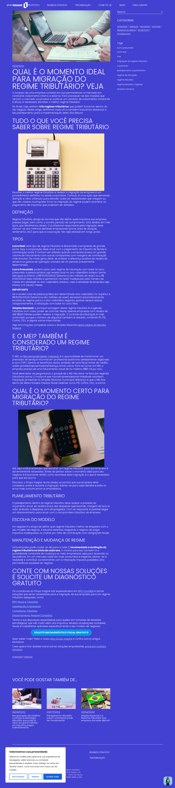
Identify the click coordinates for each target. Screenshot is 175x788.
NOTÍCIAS (156, 26)
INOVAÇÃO (145, 26)
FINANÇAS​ (28, 657)
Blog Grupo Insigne (61, 638)
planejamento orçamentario (131, 70)
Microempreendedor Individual (41, 356)
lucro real (121, 52)
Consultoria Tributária (24, 611)
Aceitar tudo (52, 776)
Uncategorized (123, 33)
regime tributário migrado (130, 84)
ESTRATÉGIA (17, 657)
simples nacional (125, 89)
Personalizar (18, 776)
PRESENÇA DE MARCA (126, 30)
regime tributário (125, 79)
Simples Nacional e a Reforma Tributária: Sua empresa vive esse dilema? (95, 718)
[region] (35, 765)
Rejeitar (35, 776)
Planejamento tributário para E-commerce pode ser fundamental (60, 718)
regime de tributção (127, 75)
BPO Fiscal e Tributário (25, 602)
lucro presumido (125, 47)
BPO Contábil (86, 591)
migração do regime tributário (132, 61)
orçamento (122, 65)
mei (119, 56)
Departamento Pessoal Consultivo (32, 615)
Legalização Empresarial (26, 606)
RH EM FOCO (143, 30)
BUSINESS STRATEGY (100, 752)
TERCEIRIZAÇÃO (97, 757)
